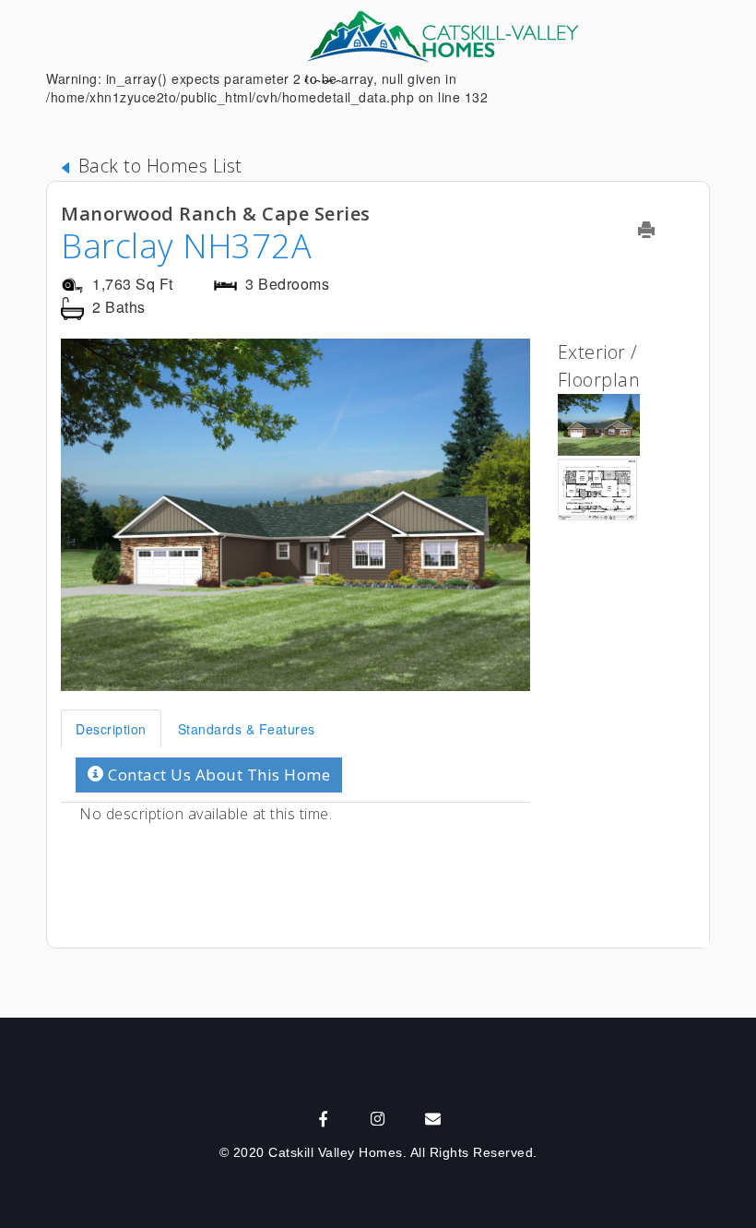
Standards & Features (246, 729)
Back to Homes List (157, 165)
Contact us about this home (217, 774)
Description (111, 729)
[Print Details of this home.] (658, 230)
